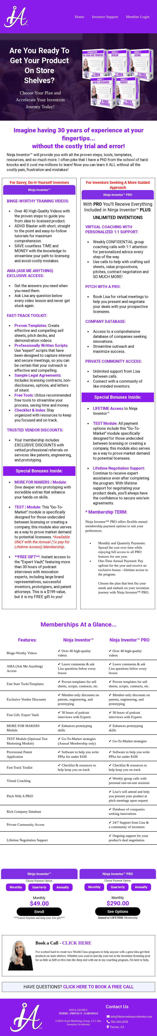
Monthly (16, 887)
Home (79, 17)
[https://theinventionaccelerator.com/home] (16, 17)
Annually (62, 887)
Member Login (137, 17)
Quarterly (39, 887)
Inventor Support (105, 17)
